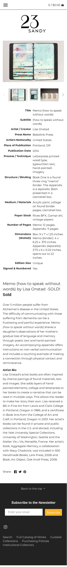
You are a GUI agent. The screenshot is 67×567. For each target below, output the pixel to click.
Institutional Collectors (18, 545)
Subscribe (53, 512)
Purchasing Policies (35, 541)
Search (7, 537)
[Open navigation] (5, 5)
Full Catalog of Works (31, 537)
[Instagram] (5, 527)
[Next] (63, 95)
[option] (18, 94)
